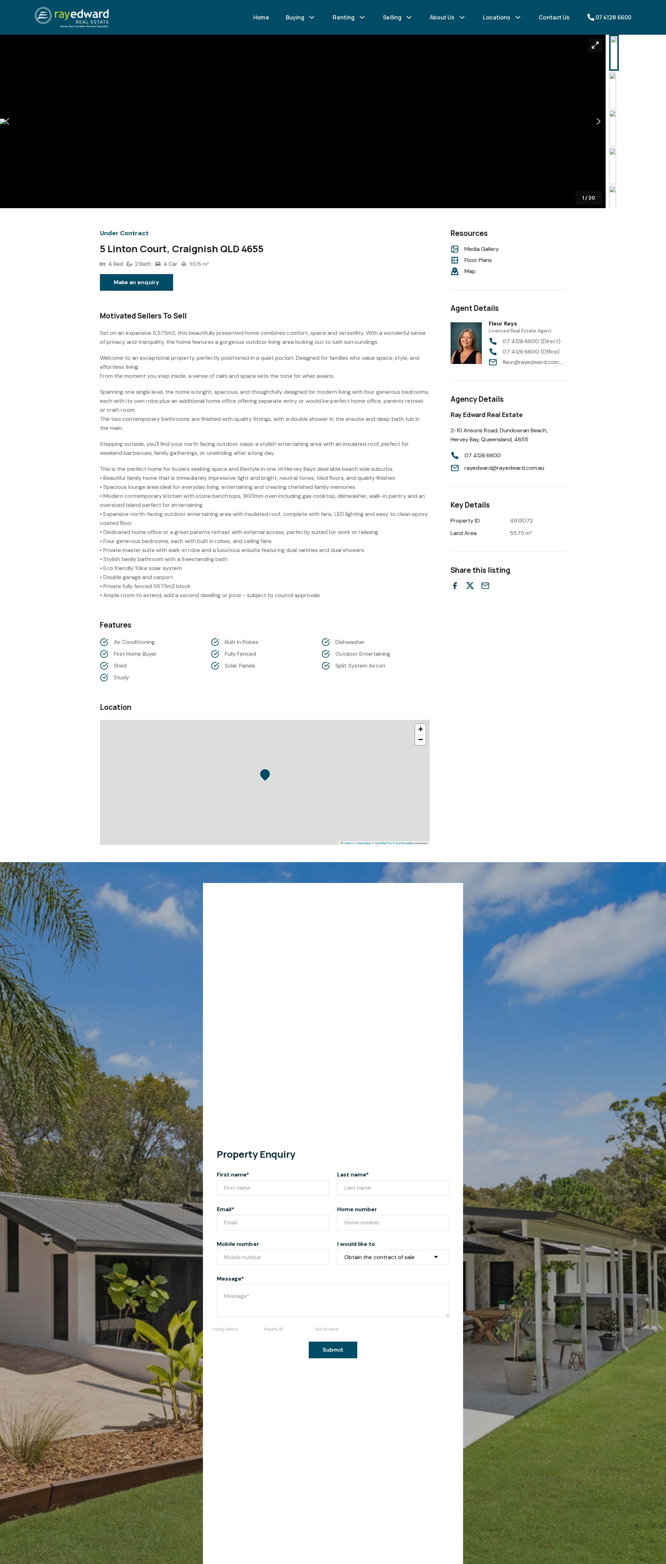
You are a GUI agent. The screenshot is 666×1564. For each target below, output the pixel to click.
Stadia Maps (364, 843)
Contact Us (554, 17)
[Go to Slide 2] (612, 91)
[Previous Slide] (7, 122)
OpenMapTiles (383, 843)
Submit (333, 1349)
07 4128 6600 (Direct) (532, 341)
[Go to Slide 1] (614, 53)
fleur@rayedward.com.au (534, 362)
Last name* (353, 1174)
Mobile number (238, 1244)
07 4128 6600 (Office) (531, 351)
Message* (230, 1278)
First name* (233, 1174)
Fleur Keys (503, 323)
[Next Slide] (598, 122)
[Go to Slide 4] (612, 166)
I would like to (356, 1244)
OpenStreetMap (404, 843)
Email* (225, 1209)
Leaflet (347, 843)
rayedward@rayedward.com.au (504, 467)
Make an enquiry (136, 282)
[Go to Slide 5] (612, 204)
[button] (303, 121)
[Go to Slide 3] (612, 128)
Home (261, 17)
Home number (357, 1209)
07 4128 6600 (482, 455)
